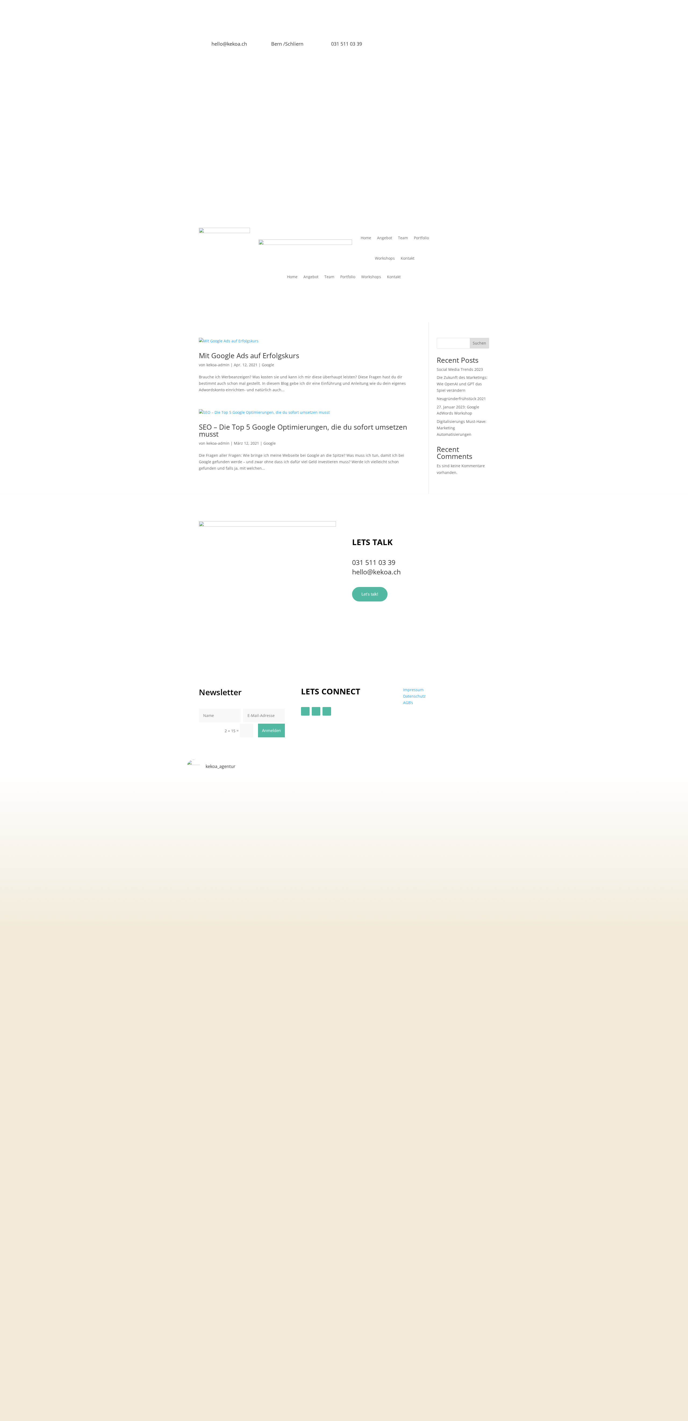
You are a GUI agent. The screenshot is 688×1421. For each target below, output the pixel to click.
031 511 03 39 (373, 562)
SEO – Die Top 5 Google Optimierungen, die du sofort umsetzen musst (303, 430)
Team (403, 237)
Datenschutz (414, 696)
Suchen (479, 343)
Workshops (385, 258)
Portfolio (421, 237)
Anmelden (271, 730)
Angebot (384, 237)
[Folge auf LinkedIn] (425, 45)
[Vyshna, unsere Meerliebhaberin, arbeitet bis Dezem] (443, 1035)
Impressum (413, 689)
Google (268, 364)
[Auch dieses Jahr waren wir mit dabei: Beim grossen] (205, 872)
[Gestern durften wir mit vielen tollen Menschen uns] (403, 859)
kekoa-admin (218, 364)
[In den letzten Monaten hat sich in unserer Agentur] (245, 1077)
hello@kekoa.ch (229, 44)
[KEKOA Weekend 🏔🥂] (324, 786)
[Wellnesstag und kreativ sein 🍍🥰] (284, 786)
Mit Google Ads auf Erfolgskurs (249, 355)
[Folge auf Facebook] (403, 45)
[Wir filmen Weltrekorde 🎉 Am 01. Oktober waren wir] (482, 856)
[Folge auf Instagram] (414, 45)
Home (366, 237)
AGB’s (408, 702)
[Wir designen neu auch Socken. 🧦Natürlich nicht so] (363, 863)
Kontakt (407, 258)
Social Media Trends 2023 (460, 369)
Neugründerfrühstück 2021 (461, 398)
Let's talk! (369, 594)
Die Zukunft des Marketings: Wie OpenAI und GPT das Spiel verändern (462, 384)
